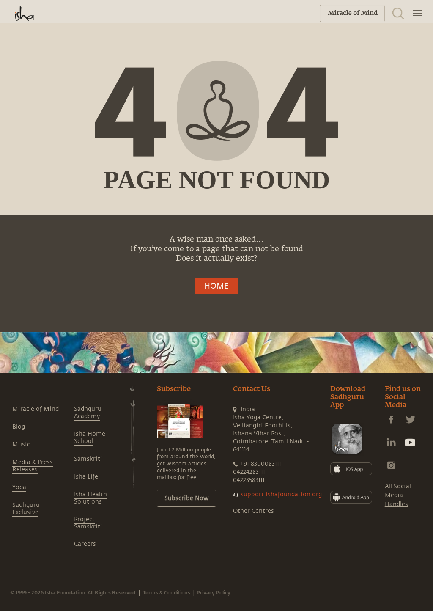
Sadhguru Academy (87, 412)
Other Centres (253, 511)
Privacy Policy (213, 592)
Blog (18, 427)
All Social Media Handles (398, 495)
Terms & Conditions (166, 592)
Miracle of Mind (35, 409)
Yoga (19, 487)
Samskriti (88, 459)
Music (21, 444)
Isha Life (86, 476)
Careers (85, 544)
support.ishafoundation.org (281, 494)
